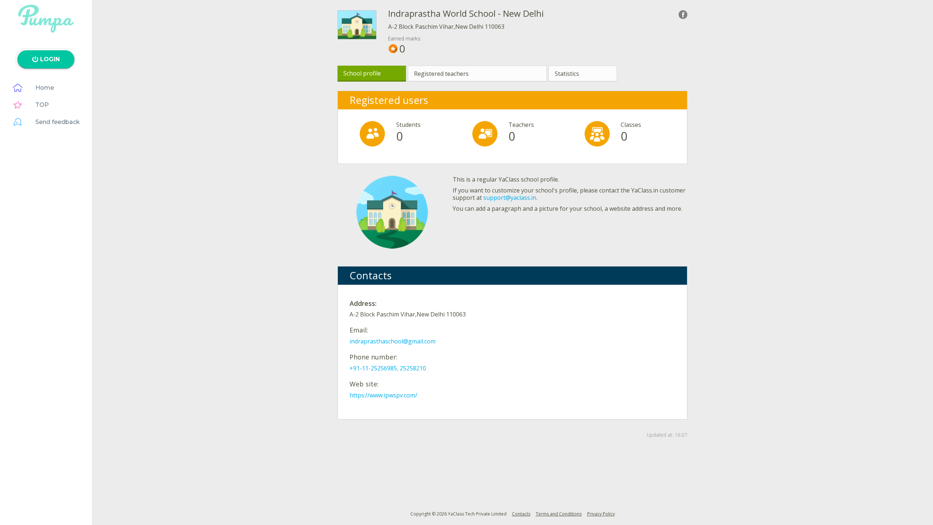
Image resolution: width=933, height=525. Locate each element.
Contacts (521, 514)
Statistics (567, 74)
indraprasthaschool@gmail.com (393, 341)
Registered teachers (441, 74)
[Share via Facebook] (683, 14)
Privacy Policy (601, 514)
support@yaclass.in (509, 198)
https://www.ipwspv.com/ (383, 395)
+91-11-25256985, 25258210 (388, 368)
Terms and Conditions (559, 514)
